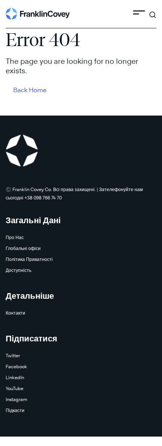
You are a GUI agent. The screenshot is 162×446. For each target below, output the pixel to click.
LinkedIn (15, 377)
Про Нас (15, 237)
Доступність (18, 270)
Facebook (16, 366)
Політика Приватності (29, 259)
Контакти (15, 313)
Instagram (16, 399)
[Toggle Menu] (139, 13)
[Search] (152, 11)
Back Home (30, 90)
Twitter (13, 355)
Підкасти (15, 410)
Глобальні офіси (23, 248)
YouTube (14, 388)
